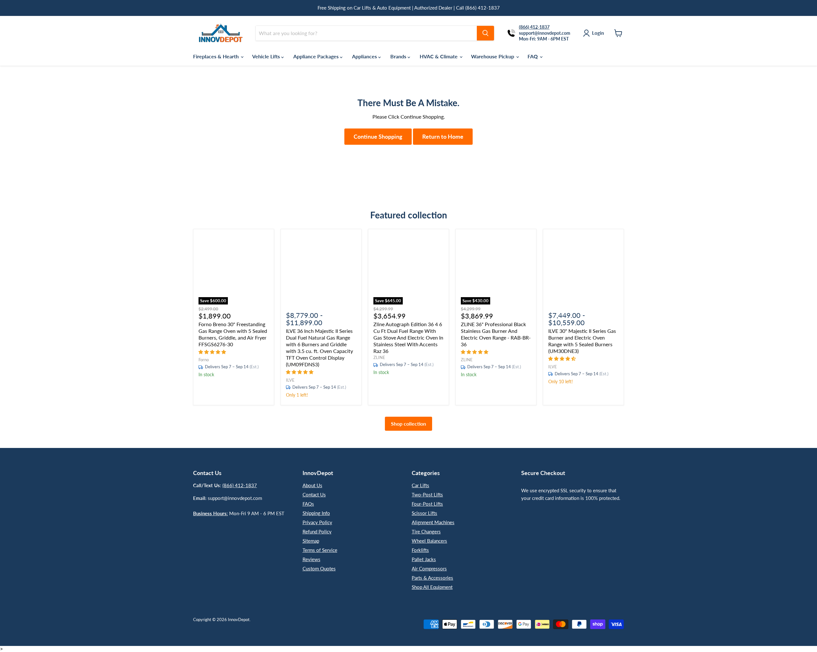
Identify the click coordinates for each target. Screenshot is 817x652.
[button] (213, 351)
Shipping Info (316, 513)
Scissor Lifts (424, 513)
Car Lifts (420, 485)
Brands (399, 56)
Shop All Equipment (432, 587)
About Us (312, 485)
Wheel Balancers (429, 541)
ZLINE (379, 357)
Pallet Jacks (424, 559)
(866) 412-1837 (239, 485)
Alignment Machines (433, 522)
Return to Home (442, 136)
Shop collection (408, 424)
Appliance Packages (316, 56)
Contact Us (314, 494)
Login (598, 33)
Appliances (365, 56)
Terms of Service (320, 550)
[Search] (485, 33)
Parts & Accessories (432, 578)
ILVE (290, 380)
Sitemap (311, 541)
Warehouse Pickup (493, 56)
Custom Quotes (319, 568)
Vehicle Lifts (266, 56)
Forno (204, 359)
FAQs (308, 504)
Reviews (311, 559)
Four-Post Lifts (427, 504)
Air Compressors (429, 568)
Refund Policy (317, 531)
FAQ (533, 56)
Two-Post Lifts (427, 494)
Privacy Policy (317, 522)
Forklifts (420, 550)
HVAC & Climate (439, 56)
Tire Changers (426, 531)
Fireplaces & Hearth (216, 56)
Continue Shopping (378, 136)
